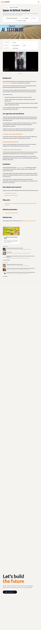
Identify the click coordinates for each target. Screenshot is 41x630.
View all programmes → (7, 260)
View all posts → (5, 276)
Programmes (6, 7)
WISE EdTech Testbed (7, 83)
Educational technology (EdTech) (29, 220)
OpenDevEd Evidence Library (10, 193)
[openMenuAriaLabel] (38, 2)
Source (20, 73)
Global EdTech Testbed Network (11, 212)
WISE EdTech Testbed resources (11, 195)
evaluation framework (20, 167)
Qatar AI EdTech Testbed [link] (14, 7)
